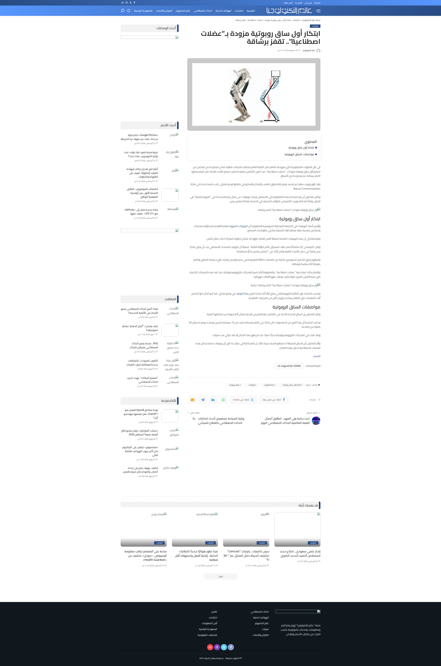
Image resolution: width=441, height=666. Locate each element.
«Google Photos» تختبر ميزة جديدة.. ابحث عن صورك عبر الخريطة (139, 136)
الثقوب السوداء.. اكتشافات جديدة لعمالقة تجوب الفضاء (142, 362)
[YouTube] (123, 3)
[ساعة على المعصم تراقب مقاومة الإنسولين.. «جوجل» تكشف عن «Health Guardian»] (144, 529)
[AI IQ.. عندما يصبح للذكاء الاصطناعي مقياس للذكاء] (170, 347)
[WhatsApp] (223, 399)
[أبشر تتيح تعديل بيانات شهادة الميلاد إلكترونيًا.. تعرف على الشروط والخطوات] (170, 175)
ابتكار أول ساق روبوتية (301, 147)
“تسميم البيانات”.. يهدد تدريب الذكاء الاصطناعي (142, 379)
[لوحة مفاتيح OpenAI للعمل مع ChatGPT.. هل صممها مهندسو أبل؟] (170, 416)
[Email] (192, 399)
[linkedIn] (213, 399)
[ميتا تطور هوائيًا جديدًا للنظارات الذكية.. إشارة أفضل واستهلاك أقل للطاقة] (195, 529)
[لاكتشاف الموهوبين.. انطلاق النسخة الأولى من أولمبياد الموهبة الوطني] (170, 195)
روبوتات (251, 385)
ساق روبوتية (234, 385)
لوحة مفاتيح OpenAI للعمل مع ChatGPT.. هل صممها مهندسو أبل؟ (141, 413)
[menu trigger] (316, 11)
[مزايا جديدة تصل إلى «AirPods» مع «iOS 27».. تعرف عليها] (170, 213)
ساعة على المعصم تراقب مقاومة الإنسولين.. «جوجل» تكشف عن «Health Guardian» (145, 556)
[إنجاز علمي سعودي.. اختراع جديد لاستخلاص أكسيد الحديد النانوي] (297, 529)
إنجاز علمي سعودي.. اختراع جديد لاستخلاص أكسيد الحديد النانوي (300, 553)
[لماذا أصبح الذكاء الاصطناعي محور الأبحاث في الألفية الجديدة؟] (170, 313)
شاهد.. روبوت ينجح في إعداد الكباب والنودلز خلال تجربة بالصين (140, 469)
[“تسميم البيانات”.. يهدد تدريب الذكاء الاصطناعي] (170, 382)
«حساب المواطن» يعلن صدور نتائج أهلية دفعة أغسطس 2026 (139, 432)
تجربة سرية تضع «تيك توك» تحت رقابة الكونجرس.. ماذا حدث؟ (141, 154)
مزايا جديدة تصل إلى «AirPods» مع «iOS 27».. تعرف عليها (141, 211)
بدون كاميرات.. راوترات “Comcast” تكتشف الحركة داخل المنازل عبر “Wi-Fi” (246, 556)
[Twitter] (130, 3)
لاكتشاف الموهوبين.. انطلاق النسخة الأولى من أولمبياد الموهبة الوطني (142, 192)
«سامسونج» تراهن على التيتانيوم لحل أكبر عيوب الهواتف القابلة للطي (140, 451)
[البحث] (123, 11)
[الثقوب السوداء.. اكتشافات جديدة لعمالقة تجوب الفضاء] (170, 364)
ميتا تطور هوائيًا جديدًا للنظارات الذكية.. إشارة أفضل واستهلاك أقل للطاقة (196, 556)
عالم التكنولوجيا (309, 50)
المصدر (316, 356)
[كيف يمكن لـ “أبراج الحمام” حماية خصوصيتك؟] (170, 330)
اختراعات (315, 26)
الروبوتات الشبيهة (238, 226)
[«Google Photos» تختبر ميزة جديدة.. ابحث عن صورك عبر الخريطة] (170, 139)
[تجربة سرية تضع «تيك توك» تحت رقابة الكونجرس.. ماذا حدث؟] (170, 156)
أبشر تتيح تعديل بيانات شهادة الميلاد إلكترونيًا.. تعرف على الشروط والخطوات (142, 172)
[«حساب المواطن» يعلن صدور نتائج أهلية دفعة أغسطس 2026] (170, 434)
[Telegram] (202, 399)
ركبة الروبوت (242, 293)
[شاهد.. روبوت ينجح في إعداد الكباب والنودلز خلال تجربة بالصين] (170, 472)
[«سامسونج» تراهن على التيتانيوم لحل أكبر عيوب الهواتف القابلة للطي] (170, 453)
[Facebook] (134, 3)
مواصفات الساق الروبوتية (299, 154)
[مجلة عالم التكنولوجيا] (289, 11)
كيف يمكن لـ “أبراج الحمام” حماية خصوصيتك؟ (140, 328)
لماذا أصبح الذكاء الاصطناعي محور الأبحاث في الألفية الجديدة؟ (139, 310)
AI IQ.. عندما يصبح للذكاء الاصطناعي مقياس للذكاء (144, 345)
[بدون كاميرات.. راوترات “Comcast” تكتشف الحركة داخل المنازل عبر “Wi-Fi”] (246, 529)
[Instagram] (127, 3)
